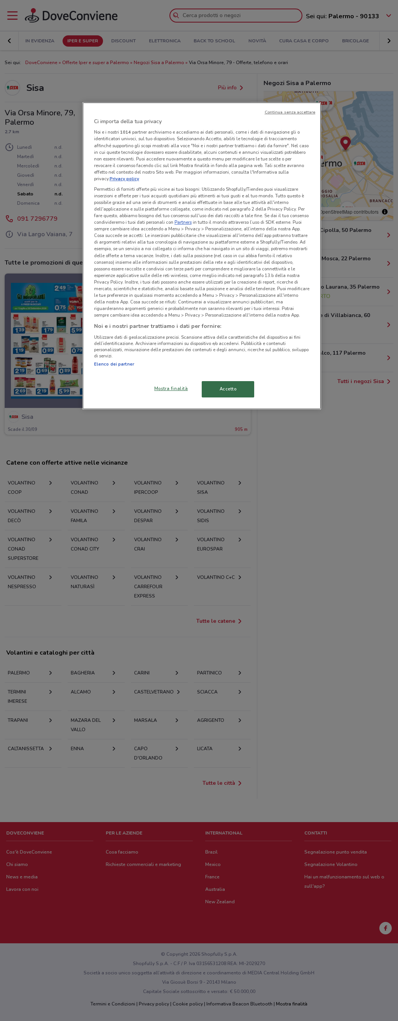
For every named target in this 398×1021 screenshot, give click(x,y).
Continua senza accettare (290, 112)
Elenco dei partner (114, 364)
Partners (183, 222)
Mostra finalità (171, 388)
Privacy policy (124, 179)
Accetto (228, 389)
